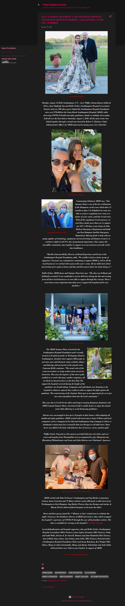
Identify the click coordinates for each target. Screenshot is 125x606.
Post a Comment (48, 587)
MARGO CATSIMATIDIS (49, 577)
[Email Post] (43, 569)
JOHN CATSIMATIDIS (75, 573)
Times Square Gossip (54, 4)
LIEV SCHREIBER (90, 573)
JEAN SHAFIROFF (60, 573)
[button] (110, 16)
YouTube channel (95, 522)
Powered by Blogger (77, 597)
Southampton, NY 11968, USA (57, 580)
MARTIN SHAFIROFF (66, 577)
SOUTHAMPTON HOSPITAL (99, 577)
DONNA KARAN (47, 573)
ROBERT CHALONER (81, 577)
